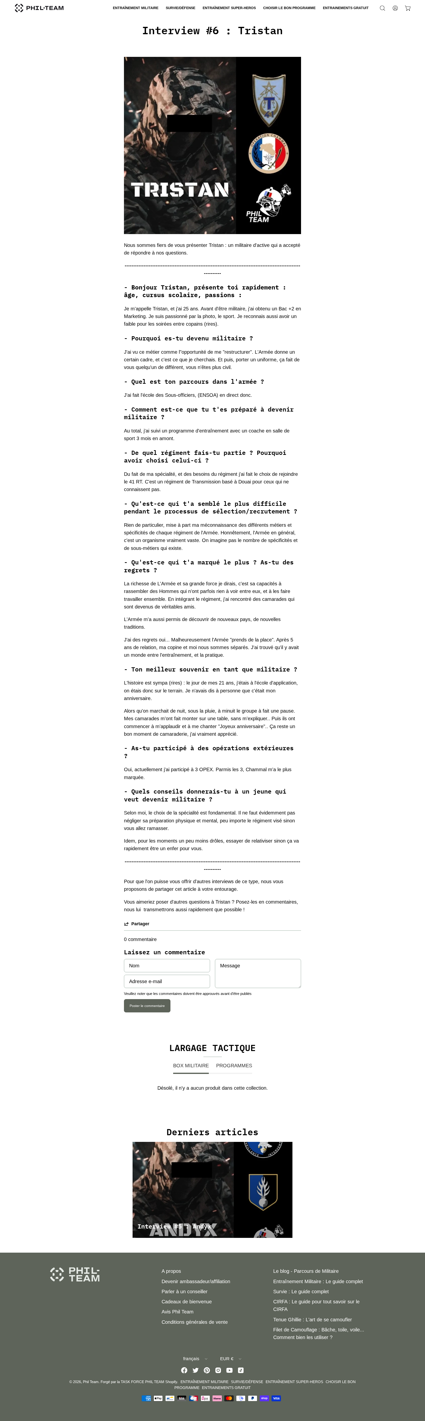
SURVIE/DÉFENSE (247, 1382)
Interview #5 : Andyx (174, 1226)
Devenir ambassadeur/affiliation (196, 1281)
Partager (140, 923)
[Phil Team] (39, 8)
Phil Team (91, 1382)
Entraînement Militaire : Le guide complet (318, 1281)
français (191, 1358)
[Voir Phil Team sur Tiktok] (240, 1370)
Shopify (171, 1382)
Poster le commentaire (147, 1006)
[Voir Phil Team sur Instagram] (218, 1370)
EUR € (227, 1358)
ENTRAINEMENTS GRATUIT (226, 1388)
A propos (171, 1271)
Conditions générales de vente (195, 1322)
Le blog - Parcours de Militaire (306, 1271)
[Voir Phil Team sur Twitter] (195, 1370)
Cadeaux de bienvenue (187, 1301)
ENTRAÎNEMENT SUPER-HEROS (294, 1382)
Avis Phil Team (178, 1311)
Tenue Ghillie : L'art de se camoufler (312, 1319)
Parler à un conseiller (185, 1291)
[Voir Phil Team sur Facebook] (184, 1370)
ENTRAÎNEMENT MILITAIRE (204, 1382)
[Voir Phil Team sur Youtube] (229, 1370)
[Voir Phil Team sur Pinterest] (207, 1370)
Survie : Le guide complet (301, 1291)
